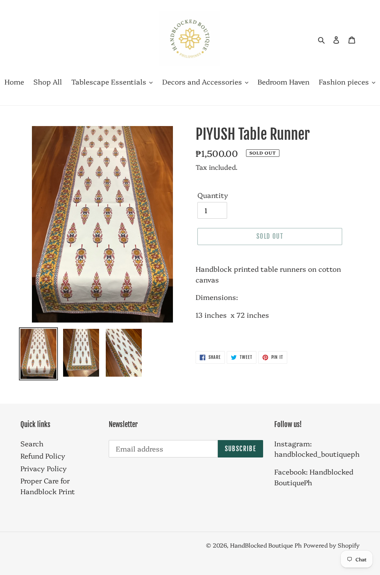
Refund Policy (42, 455)
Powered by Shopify (332, 545)
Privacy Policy (43, 468)
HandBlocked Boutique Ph (266, 545)
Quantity (212, 195)
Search (31, 443)
